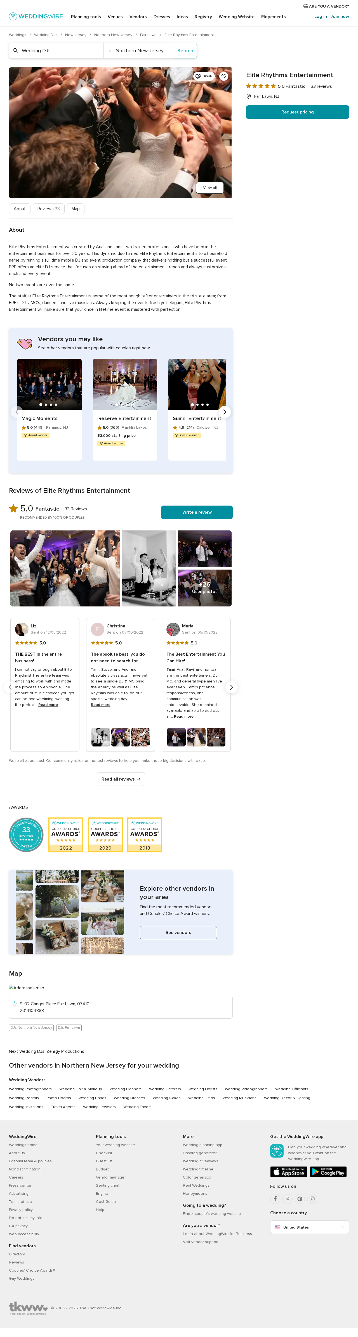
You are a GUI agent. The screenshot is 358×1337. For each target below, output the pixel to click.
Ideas (182, 17)
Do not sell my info (26, 1217)
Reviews (48, 209)
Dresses (162, 17)
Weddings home (23, 1144)
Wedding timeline (198, 1169)
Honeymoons (195, 1193)
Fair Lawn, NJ (266, 96)
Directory (17, 1254)
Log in (320, 16)
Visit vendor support (200, 1241)
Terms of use (20, 1201)
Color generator (197, 1177)
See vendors (178, 932)
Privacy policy (21, 1209)
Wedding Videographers (246, 1089)
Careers (16, 1177)
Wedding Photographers (30, 1089)
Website (237, 17)
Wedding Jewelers (99, 1106)
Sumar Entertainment (197, 418)
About (20, 209)
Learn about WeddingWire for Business (217, 1233)
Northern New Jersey (113, 34)
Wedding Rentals (24, 1098)
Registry (203, 17)
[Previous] (17, 412)
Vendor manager (111, 1177)
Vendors (138, 17)
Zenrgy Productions (65, 1051)
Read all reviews (118, 779)
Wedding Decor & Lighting (287, 1098)
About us (17, 1153)
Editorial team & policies (30, 1161)
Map (76, 209)
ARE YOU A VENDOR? (328, 6)
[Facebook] (275, 1199)
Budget (102, 1169)
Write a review (197, 512)
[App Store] (288, 1176)
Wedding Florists (203, 1089)
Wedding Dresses (129, 1098)
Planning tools (86, 17)
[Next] (225, 412)
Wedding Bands (92, 1098)
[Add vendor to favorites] (223, 76)
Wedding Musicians (239, 1098)
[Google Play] (328, 1176)
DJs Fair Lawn (69, 1027)
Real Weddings (196, 1185)
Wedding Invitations (26, 1106)
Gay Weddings (21, 1278)
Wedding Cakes (167, 1098)
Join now (340, 16)
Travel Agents (63, 1106)
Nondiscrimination (25, 1169)
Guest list (104, 1161)
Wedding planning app (202, 1144)
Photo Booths (58, 1098)
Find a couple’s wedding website (212, 1213)
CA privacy (18, 1226)
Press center (20, 1185)
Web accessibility (24, 1234)
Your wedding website (115, 1144)
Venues (115, 17)
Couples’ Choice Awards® (32, 1270)
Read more (48, 704)
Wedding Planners (126, 1089)
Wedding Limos (201, 1098)
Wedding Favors (137, 1106)
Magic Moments (40, 418)
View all (210, 187)
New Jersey (76, 34)
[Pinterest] (300, 1199)
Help (100, 1209)
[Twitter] (287, 1199)
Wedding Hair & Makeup (80, 1089)
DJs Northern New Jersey (31, 1027)
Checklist (104, 1153)
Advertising (19, 1193)
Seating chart (107, 1185)
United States (296, 1227)
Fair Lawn (149, 34)
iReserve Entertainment (124, 418)
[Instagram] (312, 1199)
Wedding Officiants (291, 1089)
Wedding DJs (46, 34)
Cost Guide (106, 1201)
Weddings (18, 34)
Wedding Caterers (165, 1089)
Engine (102, 1193)
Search (185, 51)
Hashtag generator (199, 1153)
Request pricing (297, 112)
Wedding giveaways (200, 1161)
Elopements (273, 17)
